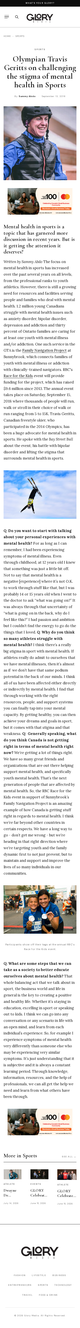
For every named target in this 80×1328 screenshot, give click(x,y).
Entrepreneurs (20, 1285)
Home (7, 36)
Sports (20, 36)
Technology (63, 1285)
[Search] (17, 17)
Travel (27, 1295)
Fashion (20, 1275)
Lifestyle (39, 1275)
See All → (69, 1156)
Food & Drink (48, 1295)
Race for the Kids (18, 376)
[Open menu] (7, 16)
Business (59, 1275)
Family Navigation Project (44, 350)
